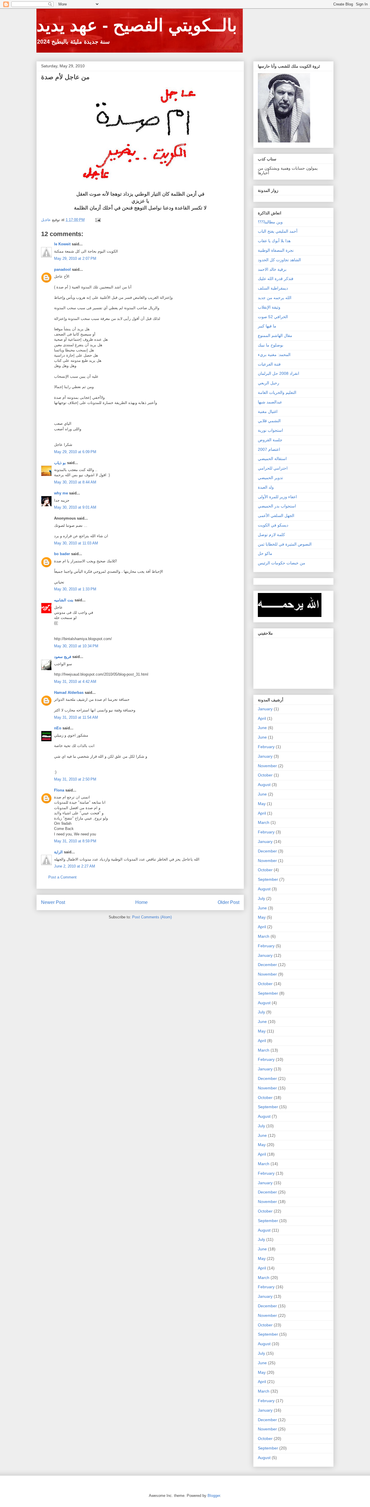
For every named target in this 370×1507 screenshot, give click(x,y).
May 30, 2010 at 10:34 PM (76, 646)
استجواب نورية (270, 430)
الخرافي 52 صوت (273, 316)
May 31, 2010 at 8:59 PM (75, 841)
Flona (59, 790)
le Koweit (62, 244)
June (262, 727)
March (263, 822)
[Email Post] (97, 220)
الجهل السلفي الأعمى (276, 515)
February (266, 746)
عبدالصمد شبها (270, 402)
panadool (62, 269)
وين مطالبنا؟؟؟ (270, 222)
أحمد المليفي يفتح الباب (277, 231)
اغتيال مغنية (268, 411)
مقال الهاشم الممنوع (275, 335)
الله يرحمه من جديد (274, 297)
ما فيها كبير (267, 326)
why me (61, 493)
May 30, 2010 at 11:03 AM (76, 543)
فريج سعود (62, 657)
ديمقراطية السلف (273, 288)
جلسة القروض (270, 440)
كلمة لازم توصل (271, 534)
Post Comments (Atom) (152, 917)
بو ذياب (60, 463)
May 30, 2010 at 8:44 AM (75, 482)
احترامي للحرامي (273, 468)
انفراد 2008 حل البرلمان (278, 373)
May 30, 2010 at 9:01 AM (75, 507)
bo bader (62, 554)
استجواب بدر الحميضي (277, 506)
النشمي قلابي (269, 420)
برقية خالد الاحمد (272, 269)
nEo (57, 728)
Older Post (228, 902)
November (267, 765)
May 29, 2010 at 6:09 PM (75, 452)
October (265, 775)
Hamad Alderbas (69, 692)
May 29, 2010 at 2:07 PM (75, 258)
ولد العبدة (266, 487)
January (265, 709)
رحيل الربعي (268, 383)
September (268, 879)
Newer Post (53, 902)
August (264, 784)
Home (141, 902)
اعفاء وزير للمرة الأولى (277, 496)
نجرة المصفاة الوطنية (276, 250)
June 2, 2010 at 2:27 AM (74, 866)
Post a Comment (62, 877)
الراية (58, 852)
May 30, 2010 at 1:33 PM (75, 589)
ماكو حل (265, 553)
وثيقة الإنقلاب (269, 307)
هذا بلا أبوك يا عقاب (274, 240)
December (267, 851)
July (261, 898)
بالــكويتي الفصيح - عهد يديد (136, 25)
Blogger (214, 1495)
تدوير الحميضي (270, 477)
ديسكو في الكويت (273, 525)
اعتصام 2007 (269, 449)
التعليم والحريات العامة (277, 392)
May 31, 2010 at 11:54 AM (76, 717)
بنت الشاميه (63, 600)
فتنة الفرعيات (269, 364)
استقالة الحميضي (272, 458)
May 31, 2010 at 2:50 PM (75, 779)
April (262, 718)
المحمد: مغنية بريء (274, 354)
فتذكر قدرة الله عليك (275, 278)
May (262, 803)
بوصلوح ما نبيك (270, 345)
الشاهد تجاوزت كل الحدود (279, 259)
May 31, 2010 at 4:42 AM (75, 681)
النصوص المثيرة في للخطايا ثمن (285, 544)
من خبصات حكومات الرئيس (281, 563)
